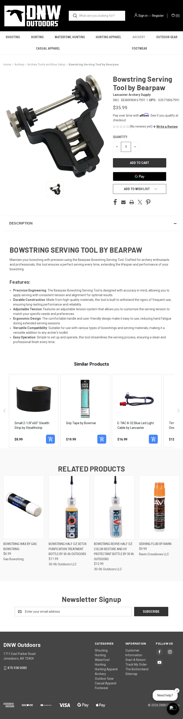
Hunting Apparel (108, 37)
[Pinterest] (148, 202)
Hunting (37, 37)
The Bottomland (136, 669)
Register (158, 15)
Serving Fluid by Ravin (155, 544)
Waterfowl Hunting (70, 37)
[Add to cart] (50, 439)
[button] (165, 126)
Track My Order (136, 664)
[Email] (123, 202)
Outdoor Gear (166, 37)
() (177, 15)
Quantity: (120, 137)
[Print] (131, 202)
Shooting (13, 37)
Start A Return (135, 660)
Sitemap (131, 674)
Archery (138, 37)
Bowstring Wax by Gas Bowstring (20, 546)
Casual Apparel (48, 48)
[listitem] (34, 411)
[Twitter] (140, 202)
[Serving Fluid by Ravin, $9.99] (159, 507)
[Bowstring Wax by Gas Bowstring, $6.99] (23, 507)
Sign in (143, 15)
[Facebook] (115, 202)
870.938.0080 (17, 668)
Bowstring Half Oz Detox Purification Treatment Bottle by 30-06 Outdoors (68, 549)
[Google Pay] (139, 176)
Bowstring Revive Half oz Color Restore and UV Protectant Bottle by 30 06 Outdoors (114, 551)
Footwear (139, 48)
